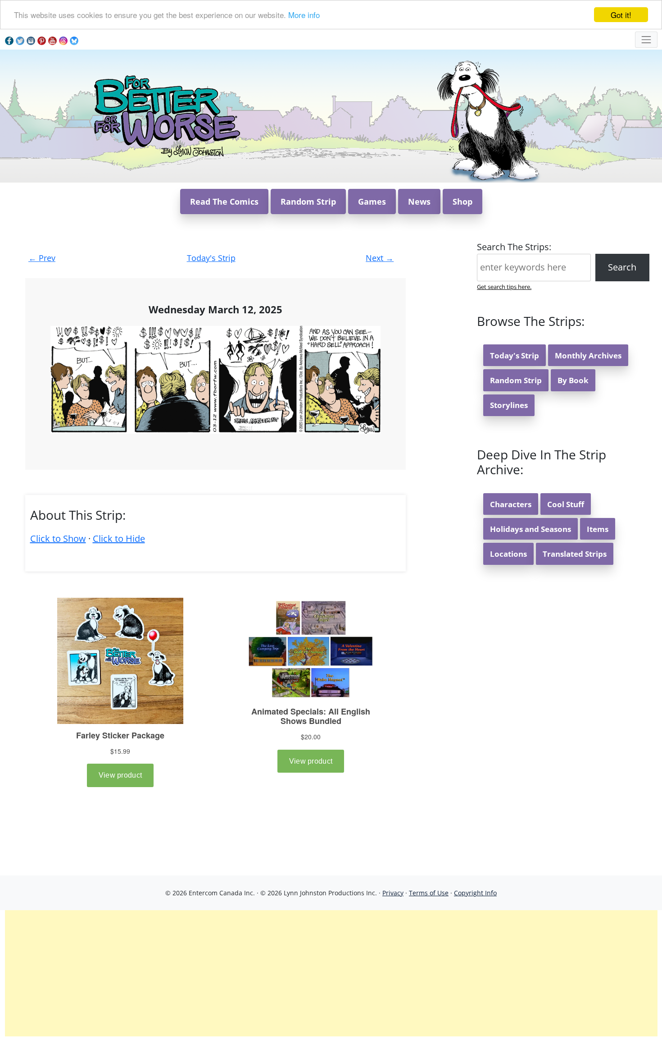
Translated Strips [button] (575, 554)
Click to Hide (119, 538)
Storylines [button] (509, 405)
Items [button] (597, 529)
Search (622, 267)
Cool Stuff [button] (565, 504)
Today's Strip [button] (514, 355)
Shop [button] (462, 201)
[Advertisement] (331, 973)
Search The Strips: (514, 247)
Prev (41, 257)
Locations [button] (508, 554)
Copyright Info (475, 893)
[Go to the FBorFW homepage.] (165, 115)
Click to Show (58, 538)
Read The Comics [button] (224, 201)
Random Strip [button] (308, 201)
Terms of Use (429, 893)
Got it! (621, 14)
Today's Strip (211, 257)
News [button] (419, 201)
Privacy (393, 893)
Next (380, 257)
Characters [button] (510, 504)
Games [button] (372, 201)
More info (304, 15)
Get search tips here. (504, 287)
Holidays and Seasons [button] (530, 529)
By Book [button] (573, 380)
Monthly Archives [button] (588, 355)
